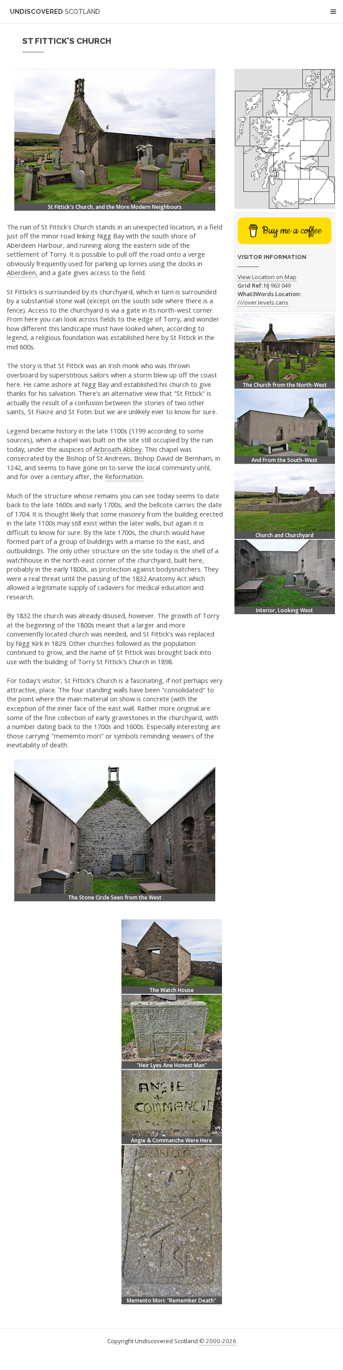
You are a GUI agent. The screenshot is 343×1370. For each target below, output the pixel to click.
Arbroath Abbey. (118, 449)
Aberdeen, (22, 272)
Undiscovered (55, 11)
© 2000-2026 (217, 1341)
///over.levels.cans (263, 302)
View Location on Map (267, 277)
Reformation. (124, 476)
